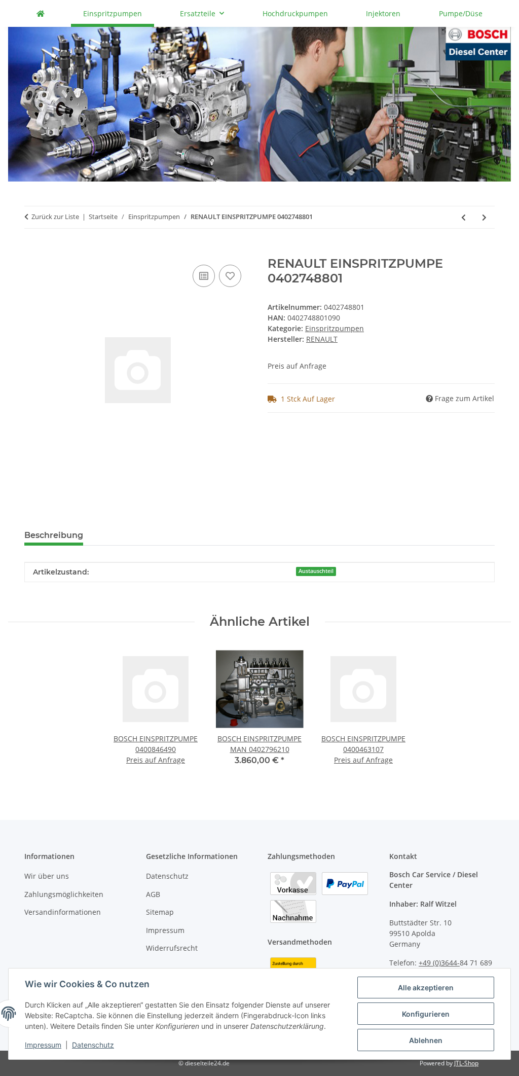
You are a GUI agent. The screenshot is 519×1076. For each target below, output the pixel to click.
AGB (153, 894)
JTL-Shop (466, 1063)
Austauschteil (316, 571)
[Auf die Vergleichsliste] (204, 276)
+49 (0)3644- (439, 962)
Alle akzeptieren (426, 987)
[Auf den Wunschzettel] (230, 276)
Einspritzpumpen (334, 328)
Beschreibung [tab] (53, 535)
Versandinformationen (62, 912)
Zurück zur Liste (55, 216)
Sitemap (160, 912)
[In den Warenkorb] (32, 251)
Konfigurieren (426, 1014)
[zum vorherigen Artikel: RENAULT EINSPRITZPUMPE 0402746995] (463, 217)
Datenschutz (93, 1045)
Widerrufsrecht (172, 948)
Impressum (43, 1045)
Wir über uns (46, 876)
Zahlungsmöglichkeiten (63, 894)
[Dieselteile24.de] (40, 13)
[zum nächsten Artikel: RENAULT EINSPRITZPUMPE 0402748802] (484, 217)
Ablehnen (425, 1040)
